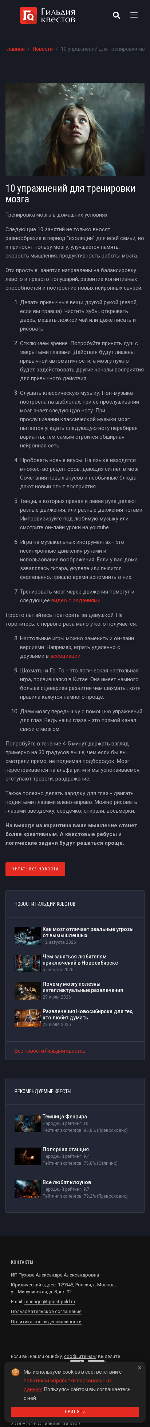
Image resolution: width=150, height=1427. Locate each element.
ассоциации (65, 656)
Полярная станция (66, 1149)
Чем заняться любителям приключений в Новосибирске (80, 960)
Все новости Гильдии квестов (50, 1051)
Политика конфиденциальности (46, 1321)
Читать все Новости (35, 869)
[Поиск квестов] (116, 15)
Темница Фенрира (65, 1116)
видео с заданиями (75, 600)
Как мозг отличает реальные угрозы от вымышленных (88, 932)
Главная (15, 49)
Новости (43, 49)
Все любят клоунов (67, 1182)
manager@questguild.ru (49, 1301)
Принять (75, 1411)
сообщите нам (80, 1356)
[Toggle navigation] (134, 15)
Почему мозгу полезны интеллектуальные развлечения (83, 987)
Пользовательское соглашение (46, 1311)
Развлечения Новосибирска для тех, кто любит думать (88, 1014)
